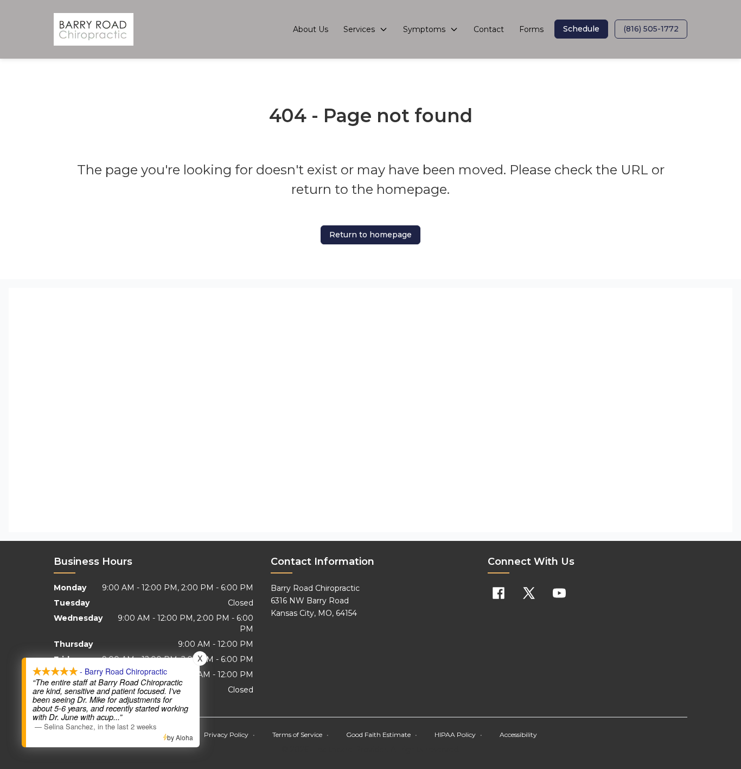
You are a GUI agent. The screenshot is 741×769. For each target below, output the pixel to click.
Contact (489, 29)
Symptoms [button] (424, 29)
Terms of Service (300, 734)
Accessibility (518, 734)
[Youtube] (559, 593)
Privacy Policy (229, 734)
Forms (531, 29)
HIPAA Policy (458, 734)
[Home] (93, 29)
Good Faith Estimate (381, 734)
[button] (581, 29)
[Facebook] (498, 593)
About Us (310, 29)
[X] (529, 593)
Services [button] (359, 29)
